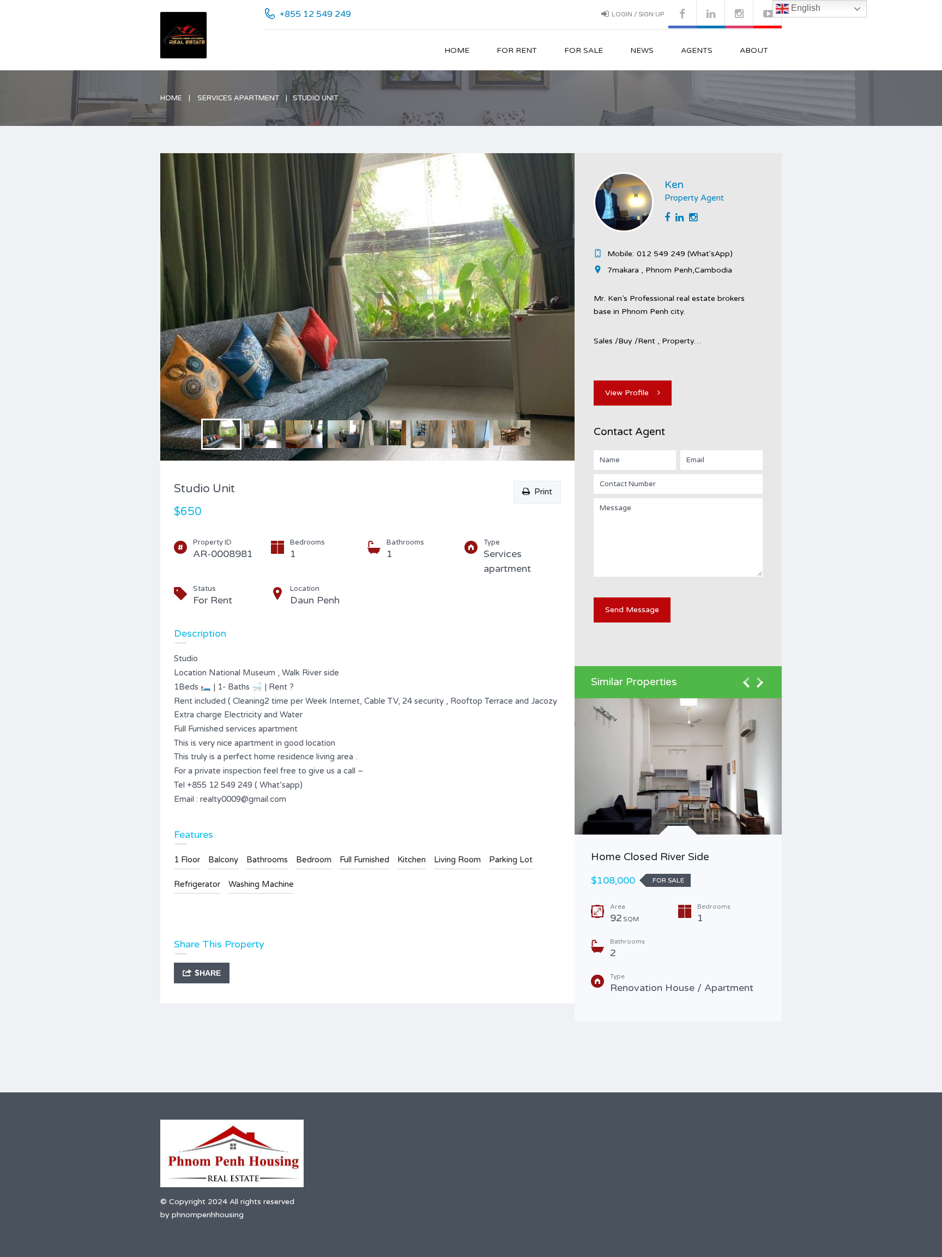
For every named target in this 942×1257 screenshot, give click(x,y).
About (754, 50)
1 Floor (187, 860)
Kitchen (411, 860)
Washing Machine (261, 884)
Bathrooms (267, 860)
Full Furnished (364, 860)
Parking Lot (511, 860)
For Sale (583, 50)
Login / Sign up (638, 14)
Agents (696, 50)
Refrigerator (197, 884)
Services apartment (238, 98)
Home (456, 50)
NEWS (642, 50)
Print (541, 492)
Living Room (457, 860)
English (804, 8)
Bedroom (313, 860)
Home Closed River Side (650, 857)
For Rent (517, 50)
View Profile (627, 392)
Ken (674, 185)
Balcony (223, 860)
